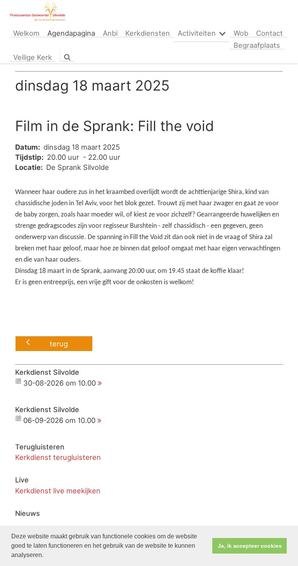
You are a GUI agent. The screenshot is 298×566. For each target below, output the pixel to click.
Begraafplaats (257, 45)
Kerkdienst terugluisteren (58, 457)
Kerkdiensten (147, 33)
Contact (269, 33)
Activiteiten (197, 33)
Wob (241, 33)
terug (59, 343)
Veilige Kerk (32, 57)
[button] (46, 556)
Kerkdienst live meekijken (57, 490)
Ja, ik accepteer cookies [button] (250, 546)
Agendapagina (71, 33)
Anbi (110, 33)
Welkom (26, 33)
